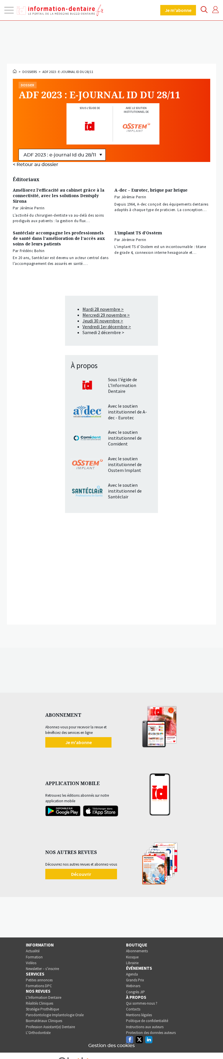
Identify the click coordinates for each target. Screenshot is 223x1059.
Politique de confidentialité (147, 1020)
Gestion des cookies (111, 1045)
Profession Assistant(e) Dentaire (50, 1026)
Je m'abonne (178, 10)
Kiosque (132, 957)
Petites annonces (39, 980)
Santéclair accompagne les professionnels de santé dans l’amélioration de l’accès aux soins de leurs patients (59, 238)
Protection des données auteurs (151, 1032)
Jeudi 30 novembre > (102, 321)
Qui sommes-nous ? (141, 1003)
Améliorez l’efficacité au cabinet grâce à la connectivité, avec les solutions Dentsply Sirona (59, 195)
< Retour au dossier (35, 164)
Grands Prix (135, 980)
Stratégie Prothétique (42, 1009)
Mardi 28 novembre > (103, 309)
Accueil (15, 71)
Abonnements (137, 951)
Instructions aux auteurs (144, 1026)
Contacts (133, 1009)
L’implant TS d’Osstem (138, 233)
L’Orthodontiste (38, 1032)
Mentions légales (139, 1014)
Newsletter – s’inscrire (42, 968)
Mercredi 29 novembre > (106, 315)
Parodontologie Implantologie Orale (55, 1014)
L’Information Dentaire (43, 997)
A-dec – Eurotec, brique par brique (151, 190)
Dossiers (29, 71)
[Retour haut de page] (212, 1044)
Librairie (132, 962)
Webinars (133, 985)
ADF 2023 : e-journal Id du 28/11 (67, 71)
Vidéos (31, 962)
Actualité (32, 951)
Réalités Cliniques (39, 1003)
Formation (34, 957)
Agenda (132, 974)
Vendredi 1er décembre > (106, 326)
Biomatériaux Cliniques (44, 1020)
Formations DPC (39, 985)
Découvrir (81, 874)
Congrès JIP (135, 992)
